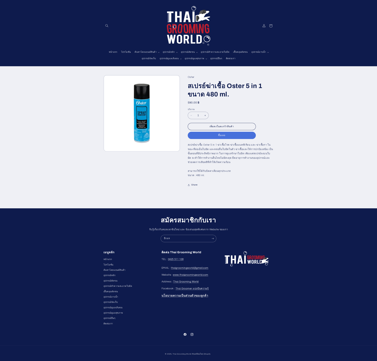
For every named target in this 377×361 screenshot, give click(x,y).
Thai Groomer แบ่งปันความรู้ (192, 288)
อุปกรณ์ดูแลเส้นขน (113, 308)
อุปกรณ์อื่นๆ (109, 318)
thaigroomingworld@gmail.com (189, 268)
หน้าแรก (108, 259)
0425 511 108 (176, 259)
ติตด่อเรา (108, 324)
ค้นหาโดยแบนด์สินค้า (114, 270)
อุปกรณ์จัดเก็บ (111, 302)
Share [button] (194, 185)
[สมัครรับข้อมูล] (212, 238)
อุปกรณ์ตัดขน (111, 281)
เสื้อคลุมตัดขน (111, 291)
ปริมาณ (191, 109)
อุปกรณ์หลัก (110, 275)
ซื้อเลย (221, 135)
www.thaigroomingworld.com (190, 275)
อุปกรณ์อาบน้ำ (111, 297)
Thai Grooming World (186, 281)
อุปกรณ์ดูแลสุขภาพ (113, 313)
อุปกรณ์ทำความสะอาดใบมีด (118, 286)
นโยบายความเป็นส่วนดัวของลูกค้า (185, 295)
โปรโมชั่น (108, 265)
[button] (107, 25)
